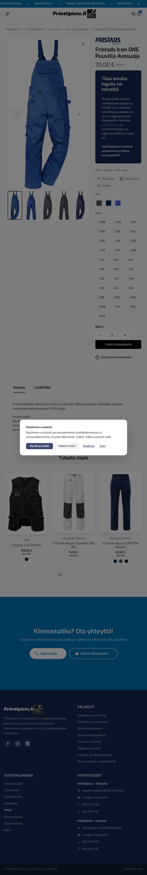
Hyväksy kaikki (39, 446)
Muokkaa (88, 446)
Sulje (103, 446)
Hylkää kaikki (67, 446)
